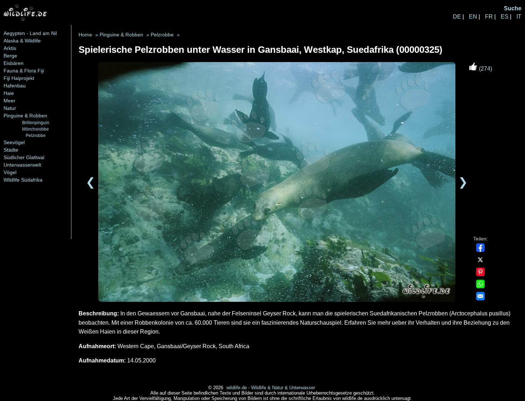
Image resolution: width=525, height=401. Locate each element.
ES (505, 17)
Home (85, 34)
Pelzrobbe (36, 135)
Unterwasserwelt (22, 165)
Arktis (10, 48)
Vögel (10, 172)
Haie (9, 93)
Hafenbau (15, 85)
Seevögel (14, 142)
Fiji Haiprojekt (19, 78)
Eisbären (14, 63)
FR (489, 17)
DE (457, 17)
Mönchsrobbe (35, 129)
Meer (9, 100)
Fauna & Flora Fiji (24, 70)
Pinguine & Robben (25, 115)
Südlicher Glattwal (24, 157)
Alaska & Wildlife (22, 41)
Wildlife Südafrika (23, 180)
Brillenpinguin (35, 122)
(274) (485, 69)
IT (518, 17)
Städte (11, 150)
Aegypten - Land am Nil (30, 33)
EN (473, 17)
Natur (10, 108)
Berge (10, 56)
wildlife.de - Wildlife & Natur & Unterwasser (270, 387)
